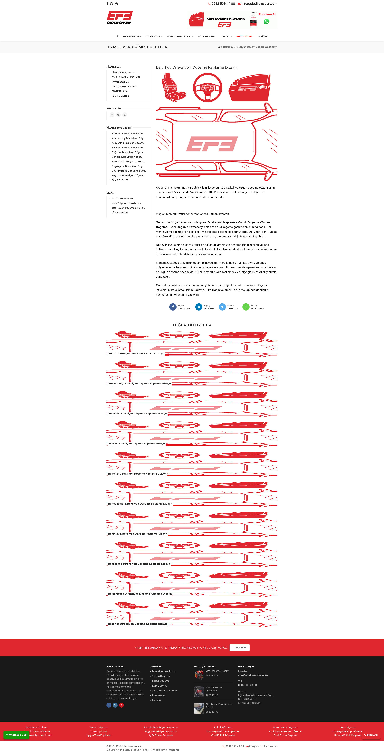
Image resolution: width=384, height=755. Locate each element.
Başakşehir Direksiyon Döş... (127, 166)
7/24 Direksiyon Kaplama (36, 735)
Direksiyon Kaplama (164, 671)
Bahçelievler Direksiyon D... (126, 156)
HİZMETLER (153, 36)
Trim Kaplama (98, 731)
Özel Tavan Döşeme (285, 735)
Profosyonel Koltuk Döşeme (285, 731)
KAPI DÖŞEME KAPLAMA (124, 86)
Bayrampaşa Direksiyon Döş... (128, 170)
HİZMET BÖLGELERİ (179, 36)
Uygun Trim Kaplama (98, 735)
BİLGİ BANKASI (207, 36)
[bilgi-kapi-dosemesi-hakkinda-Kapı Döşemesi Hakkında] (199, 691)
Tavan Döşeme (161, 676)
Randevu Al (158, 695)
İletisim (156, 700)
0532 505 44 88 (223, 3)
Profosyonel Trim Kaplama (223, 731)
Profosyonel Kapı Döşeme (347, 731)
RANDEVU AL (244, 36)
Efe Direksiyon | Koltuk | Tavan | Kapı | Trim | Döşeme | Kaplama (143, 749)
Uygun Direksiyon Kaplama (161, 731)
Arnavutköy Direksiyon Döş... (127, 138)
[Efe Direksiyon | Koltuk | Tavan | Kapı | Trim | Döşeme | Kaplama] (119, 17)
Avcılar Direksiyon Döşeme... (127, 147)
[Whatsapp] (246, 307)
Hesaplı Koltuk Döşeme (347, 735)
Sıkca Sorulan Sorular (164, 690)
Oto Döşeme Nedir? (122, 198)
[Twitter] (222, 307)
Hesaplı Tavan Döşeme (36, 731)
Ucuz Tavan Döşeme (285, 727)
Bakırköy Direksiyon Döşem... (127, 161)
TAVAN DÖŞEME (120, 81)
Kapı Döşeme (159, 685)
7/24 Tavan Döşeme (161, 735)
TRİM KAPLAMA (119, 91)
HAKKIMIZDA (131, 36)
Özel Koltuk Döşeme (223, 735)
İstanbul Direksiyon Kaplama (161, 727)
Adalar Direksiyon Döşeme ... (128, 133)
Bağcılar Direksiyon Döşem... (127, 152)
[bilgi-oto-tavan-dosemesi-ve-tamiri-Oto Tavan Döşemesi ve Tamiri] (199, 708)
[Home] (219, 47)
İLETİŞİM (262, 36)
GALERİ (225, 36)
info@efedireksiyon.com (260, 3)
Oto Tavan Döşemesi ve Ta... (128, 207)
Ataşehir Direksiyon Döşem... (127, 142)
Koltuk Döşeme (161, 680)
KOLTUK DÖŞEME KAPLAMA (125, 77)
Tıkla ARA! (239, 647)
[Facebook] (173, 307)
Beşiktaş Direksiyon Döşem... (127, 175)
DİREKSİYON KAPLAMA (123, 72)
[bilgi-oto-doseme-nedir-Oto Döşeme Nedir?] (199, 675)
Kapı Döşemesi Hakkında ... (127, 203)
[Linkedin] (198, 307)
